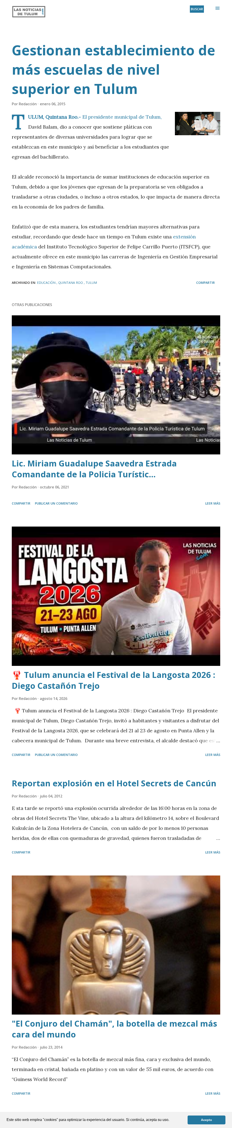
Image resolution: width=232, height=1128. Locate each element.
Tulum (91, 282)
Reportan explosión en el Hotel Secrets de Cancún (114, 783)
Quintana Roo (71, 282)
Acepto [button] (206, 1120)
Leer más (212, 503)
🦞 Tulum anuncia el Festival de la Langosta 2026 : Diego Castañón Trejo (113, 680)
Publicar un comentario (56, 503)
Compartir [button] (205, 282)
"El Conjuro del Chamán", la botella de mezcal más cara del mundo (114, 1029)
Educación (46, 282)
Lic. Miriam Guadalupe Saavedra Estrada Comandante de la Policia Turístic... (94, 469)
